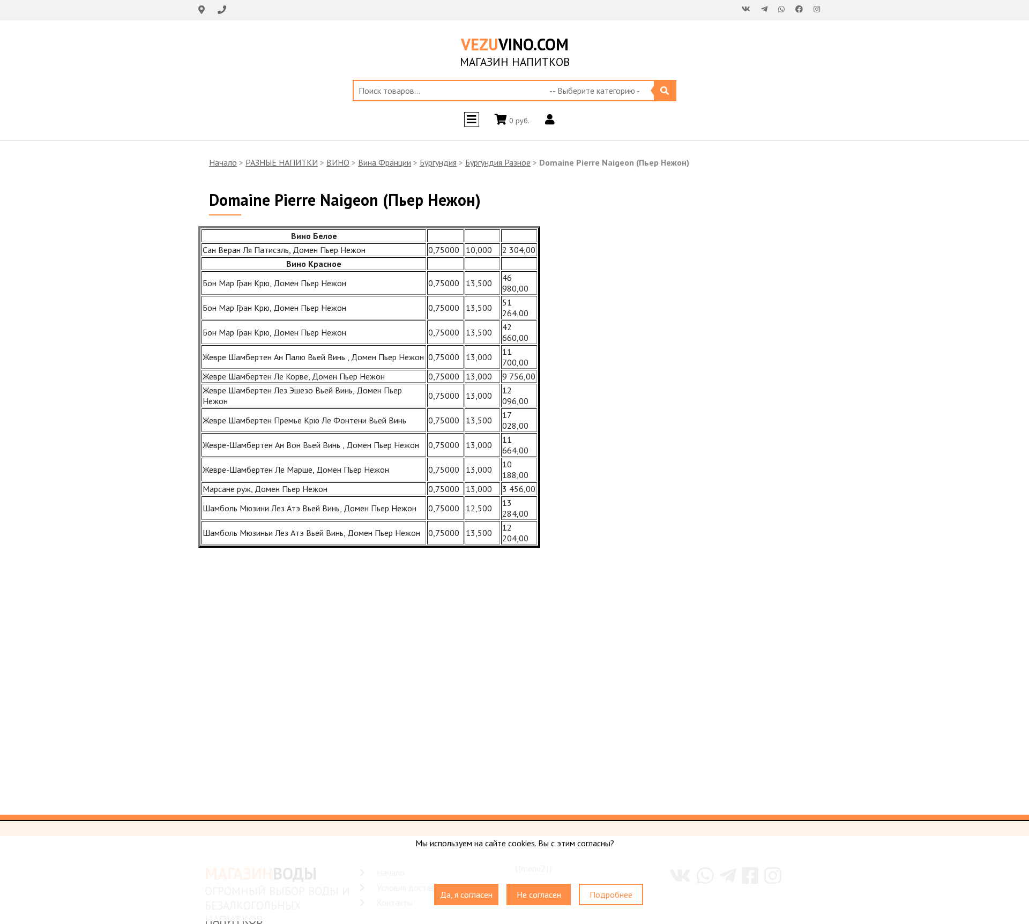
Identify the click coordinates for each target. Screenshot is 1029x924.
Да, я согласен (466, 894)
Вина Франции (384, 162)
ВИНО (337, 162)
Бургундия (438, 162)
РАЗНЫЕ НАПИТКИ (281, 162)
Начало (223, 162)
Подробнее (611, 894)
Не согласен (539, 894)
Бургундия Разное (498, 162)
